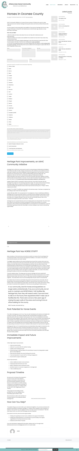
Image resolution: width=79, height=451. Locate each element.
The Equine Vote (62, 18)
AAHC (9, 17)
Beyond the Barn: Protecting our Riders (65, 57)
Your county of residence (26, 48)
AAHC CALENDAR (36, 42)
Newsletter (61, 47)
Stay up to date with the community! (29, 449)
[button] (8, 226)
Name (8, 48)
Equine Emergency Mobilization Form (63, 34)
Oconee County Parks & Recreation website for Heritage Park (31, 179)
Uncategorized (62, 16)
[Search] (77, 4)
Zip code (38, 48)
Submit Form (10, 153)
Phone (30, 59)
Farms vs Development (64, 26)
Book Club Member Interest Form (65, 42)
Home (47, 4)
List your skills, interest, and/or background (15, 128)
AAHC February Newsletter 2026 (65, 49)
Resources (68, 440)
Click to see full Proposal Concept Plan (38, 398)
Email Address (9, 59)
